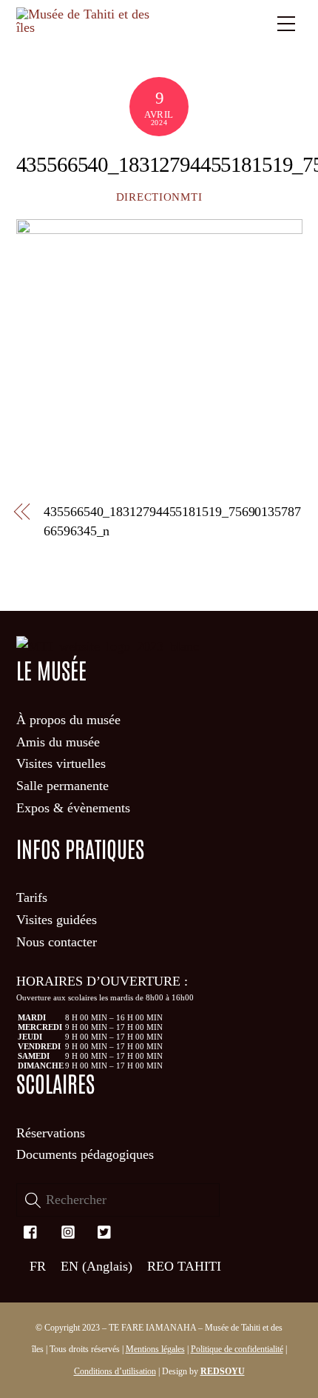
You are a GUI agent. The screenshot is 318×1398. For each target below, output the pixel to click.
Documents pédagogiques (85, 1154)
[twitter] (105, 1230)
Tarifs (31, 897)
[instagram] (68, 1230)
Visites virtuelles (61, 763)
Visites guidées (56, 919)
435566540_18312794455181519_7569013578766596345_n (172, 521)
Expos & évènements (73, 807)
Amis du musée (58, 742)
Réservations (50, 1133)
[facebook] (31, 1230)
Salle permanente (62, 785)
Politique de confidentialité (237, 1349)
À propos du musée (68, 719)
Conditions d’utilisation (115, 1371)
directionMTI (159, 197)
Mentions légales (155, 1349)
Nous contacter (56, 941)
